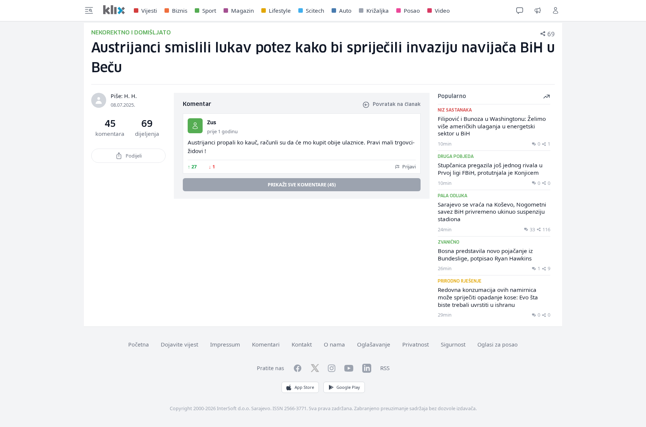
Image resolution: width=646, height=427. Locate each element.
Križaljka (377, 10)
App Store (304, 387)
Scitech (315, 10)
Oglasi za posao (497, 344)
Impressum (225, 344)
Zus (211, 122)
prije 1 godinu (222, 131)
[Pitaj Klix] (519, 10)
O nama (334, 344)
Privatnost (415, 344)
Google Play (348, 387)
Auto (345, 10)
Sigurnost (453, 344)
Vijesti (149, 10)
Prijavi (408, 166)
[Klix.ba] (114, 9)
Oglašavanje (373, 344)
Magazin (242, 10)
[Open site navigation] (89, 10)
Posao (412, 10)
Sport (209, 10)
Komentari (266, 344)
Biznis (179, 10)
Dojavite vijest (179, 344)
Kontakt (302, 344)
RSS (385, 368)
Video (442, 10)
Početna (138, 344)
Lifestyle (280, 10)
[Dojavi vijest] (537, 10)
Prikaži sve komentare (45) (302, 184)
